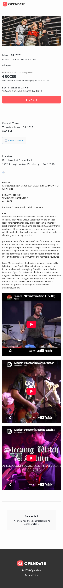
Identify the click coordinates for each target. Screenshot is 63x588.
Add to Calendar (15, 140)
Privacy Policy (31, 575)
